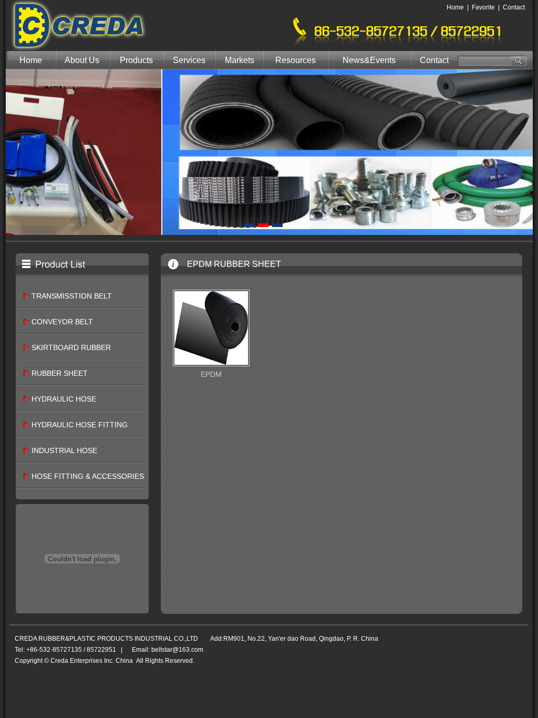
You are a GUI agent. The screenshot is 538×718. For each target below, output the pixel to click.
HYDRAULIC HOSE (64, 399)
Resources (295, 60)
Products (136, 60)
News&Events (369, 60)
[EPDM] (211, 364)
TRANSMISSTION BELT (72, 296)
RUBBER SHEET (60, 373)
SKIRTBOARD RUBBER (71, 347)
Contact (514, 7)
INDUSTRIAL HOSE (64, 450)
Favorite (483, 7)
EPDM (211, 374)
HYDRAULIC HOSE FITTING (80, 424)
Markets (239, 60)
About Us (82, 60)
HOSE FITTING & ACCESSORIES (88, 476)
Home (455, 7)
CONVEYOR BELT (62, 321)
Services (189, 60)
